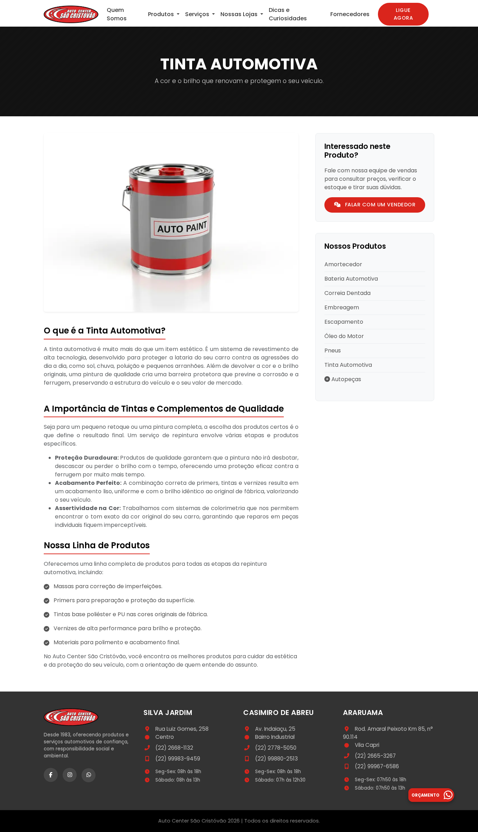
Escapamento (343, 322)
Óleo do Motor (344, 336)
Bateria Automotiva (351, 279)
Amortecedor (343, 264)
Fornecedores (350, 14)
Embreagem (341, 307)
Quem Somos (117, 14)
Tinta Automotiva (348, 365)
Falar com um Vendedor (379, 204)
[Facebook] (51, 775)
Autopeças (345, 379)
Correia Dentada (347, 293)
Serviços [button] (198, 14)
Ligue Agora (403, 14)
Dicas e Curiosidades (288, 14)
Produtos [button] (161, 14)
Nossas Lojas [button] (239, 14)
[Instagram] (70, 775)
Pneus (332, 350)
